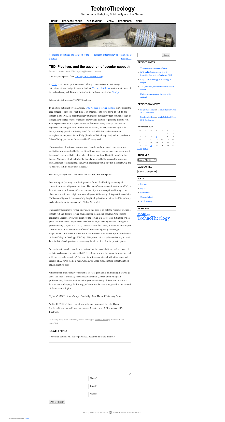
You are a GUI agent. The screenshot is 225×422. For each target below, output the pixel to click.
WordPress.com (135, 412)
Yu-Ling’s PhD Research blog (89, 76)
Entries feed (145, 192)
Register (143, 184)
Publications (94, 21)
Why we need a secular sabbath (100, 107)
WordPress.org (146, 201)
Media (110, 21)
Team (139, 21)
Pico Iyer (116, 92)
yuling (81, 71)
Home (54, 21)
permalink (53, 323)
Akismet (27, 418)
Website (93, 393)
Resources (125, 21)
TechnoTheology (113, 8)
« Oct (139, 148)
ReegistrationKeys (147, 109)
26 (151, 145)
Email (94, 385)
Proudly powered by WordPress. (96, 412)
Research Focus (72, 21)
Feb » (145, 148)
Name (93, 377)
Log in (142, 188)
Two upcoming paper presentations (154, 67)
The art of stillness (101, 88)
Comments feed (146, 197)
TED (54, 84)
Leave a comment (93, 71)
